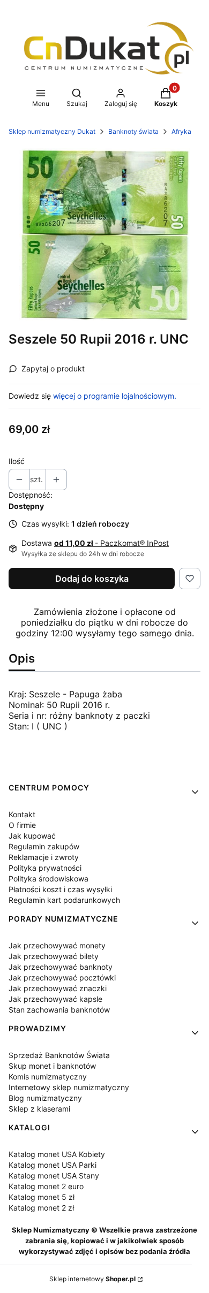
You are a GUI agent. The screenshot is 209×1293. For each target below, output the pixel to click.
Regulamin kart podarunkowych (64, 899)
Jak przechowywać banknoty (61, 966)
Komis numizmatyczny (48, 1076)
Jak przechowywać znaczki (58, 988)
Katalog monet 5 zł (41, 1196)
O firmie (22, 825)
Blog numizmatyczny (45, 1097)
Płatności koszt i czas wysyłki (60, 889)
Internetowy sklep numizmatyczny (69, 1087)
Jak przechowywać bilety (54, 956)
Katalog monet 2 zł (41, 1207)
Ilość (17, 461)
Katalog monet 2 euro (46, 1186)
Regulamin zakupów (44, 846)
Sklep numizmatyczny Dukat (52, 131)
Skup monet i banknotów (52, 1065)
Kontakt (22, 814)
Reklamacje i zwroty (44, 857)
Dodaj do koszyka (92, 578)
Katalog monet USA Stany (54, 1175)
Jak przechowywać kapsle (55, 998)
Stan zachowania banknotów (59, 1009)
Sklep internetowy (92, 1279)
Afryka (181, 131)
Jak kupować (32, 835)
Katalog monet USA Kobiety (57, 1154)
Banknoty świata (133, 131)
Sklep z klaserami (39, 1108)
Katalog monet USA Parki (52, 1164)
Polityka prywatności (45, 867)
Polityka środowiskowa (48, 878)
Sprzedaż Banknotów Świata (59, 1055)
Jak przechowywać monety (57, 945)
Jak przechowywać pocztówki (62, 977)
